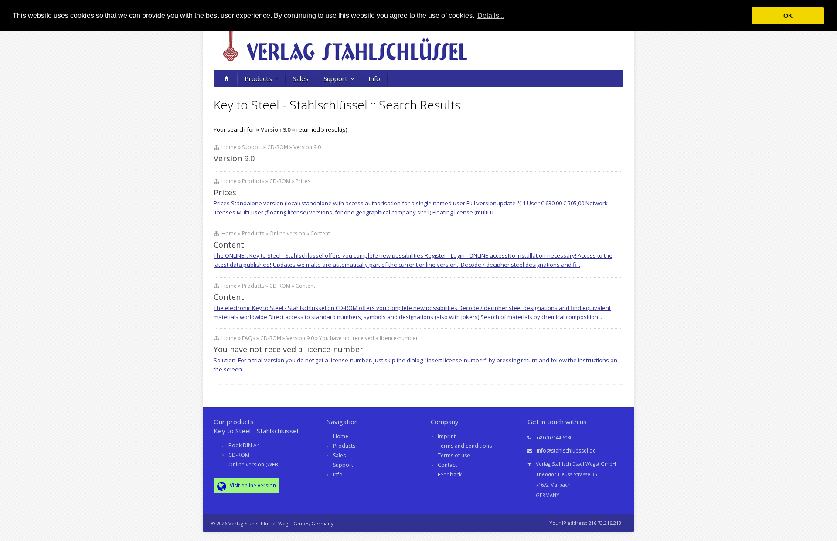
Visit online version (252, 485)
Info (374, 78)
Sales (301, 78)
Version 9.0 (234, 158)
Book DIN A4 (244, 445)
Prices (225, 192)
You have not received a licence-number (288, 349)
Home (340, 436)
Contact (447, 465)
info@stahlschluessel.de (566, 450)
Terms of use (454, 455)
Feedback (450, 474)
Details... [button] (490, 15)
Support (335, 78)
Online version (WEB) (253, 464)
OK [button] (788, 15)
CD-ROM (238, 455)
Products (258, 78)
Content (229, 244)
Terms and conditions (465, 445)
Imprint (447, 436)
